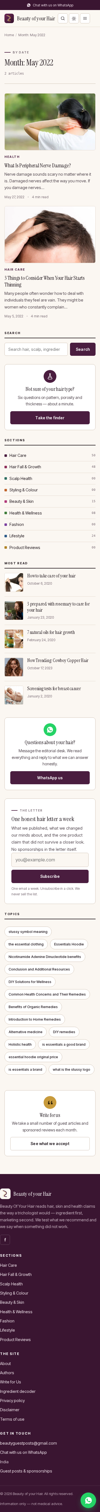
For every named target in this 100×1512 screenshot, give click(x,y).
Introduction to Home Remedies (35, 1019)
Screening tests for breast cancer (54, 688)
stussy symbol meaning (28, 932)
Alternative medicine (25, 1032)
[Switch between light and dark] (74, 18)
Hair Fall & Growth (25, 466)
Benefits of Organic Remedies (33, 1007)
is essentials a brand (25, 1069)
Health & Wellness (25, 513)
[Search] (63, 18)
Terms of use (12, 1419)
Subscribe (50, 876)
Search (83, 349)
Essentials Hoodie (69, 944)
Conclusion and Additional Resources (39, 969)
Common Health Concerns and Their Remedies (47, 994)
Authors (7, 1372)
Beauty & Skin (21, 501)
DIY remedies (64, 1032)
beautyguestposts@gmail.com (28, 1443)
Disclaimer (9, 1409)
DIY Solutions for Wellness (30, 982)
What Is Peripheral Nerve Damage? (37, 165)
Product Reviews (24, 547)
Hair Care (14, 269)
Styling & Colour (23, 489)
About (5, 1363)
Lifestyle (16, 535)
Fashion (16, 524)
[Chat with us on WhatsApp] (88, 1500)
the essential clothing (26, 944)
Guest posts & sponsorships (26, 1471)
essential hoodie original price (33, 1057)
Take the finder (49, 417)
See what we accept (50, 1143)
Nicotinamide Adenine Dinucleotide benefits (45, 957)
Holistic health (20, 1044)
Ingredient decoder (18, 1391)
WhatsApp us (50, 777)
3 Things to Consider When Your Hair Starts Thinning (44, 281)
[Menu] (85, 18)
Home (9, 35)
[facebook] (5, 1240)
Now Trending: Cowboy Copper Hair (57, 660)
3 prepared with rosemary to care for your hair (58, 607)
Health (11, 157)
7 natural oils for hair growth (51, 632)
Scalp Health (20, 478)
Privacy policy (12, 1400)
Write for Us (10, 1381)
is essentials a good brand (64, 1044)
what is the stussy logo (71, 1069)
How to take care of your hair (51, 576)
